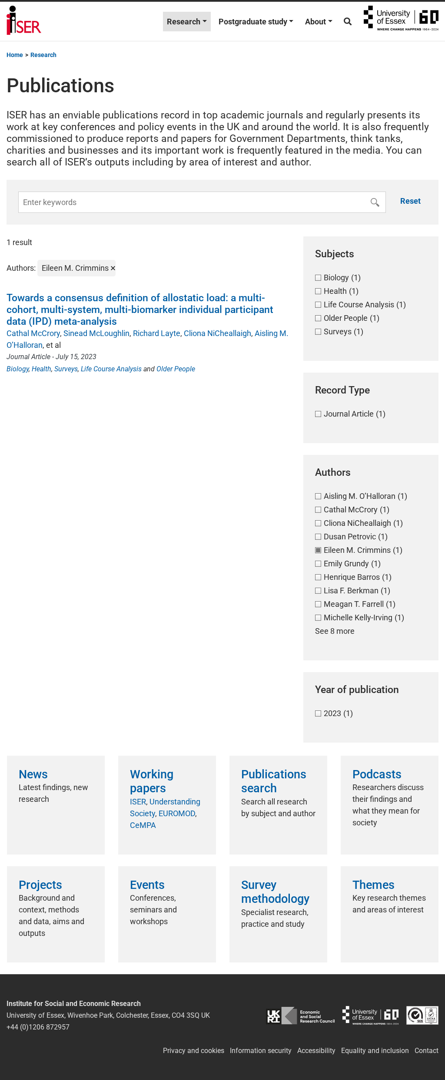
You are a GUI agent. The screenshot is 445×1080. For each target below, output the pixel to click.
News (33, 774)
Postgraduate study (253, 21)
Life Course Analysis (111, 369)
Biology (18, 369)
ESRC (300, 1015)
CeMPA (143, 825)
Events (147, 885)
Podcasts (377, 774)
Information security (261, 1050)
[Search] (347, 21)
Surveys (66, 369)
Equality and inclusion (375, 1050)
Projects (40, 885)
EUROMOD (177, 813)
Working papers (151, 781)
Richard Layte (156, 333)
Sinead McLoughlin (96, 333)
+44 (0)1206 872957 (38, 1027)
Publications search (273, 781)
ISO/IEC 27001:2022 (422, 1015)
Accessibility (316, 1050)
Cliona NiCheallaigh (217, 333)
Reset (410, 200)
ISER (138, 801)
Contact (426, 1050)
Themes (373, 885)
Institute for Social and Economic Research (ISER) (24, 21)
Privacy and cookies (193, 1050)
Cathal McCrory (33, 333)
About (315, 21)
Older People (175, 369)
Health (41, 369)
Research (183, 21)
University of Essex (401, 21)
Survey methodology (275, 892)
